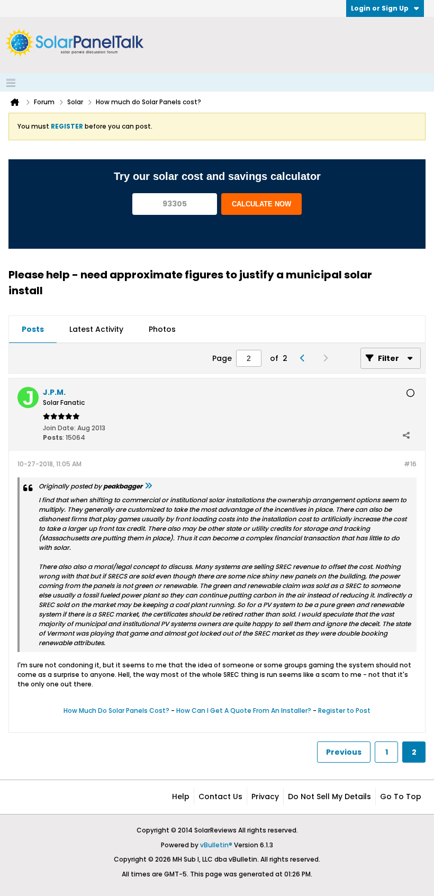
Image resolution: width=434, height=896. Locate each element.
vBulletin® (216, 844)
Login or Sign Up (380, 8)
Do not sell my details (329, 796)
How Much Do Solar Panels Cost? (116, 710)
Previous (343, 752)
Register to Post (344, 710)
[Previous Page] (305, 358)
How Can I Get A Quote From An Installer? (243, 710)
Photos (162, 329)
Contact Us (220, 796)
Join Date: (59, 427)
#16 (410, 463)
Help (180, 796)
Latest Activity (96, 329)
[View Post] (148, 486)
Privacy (265, 796)
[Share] (406, 435)
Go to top (400, 796)
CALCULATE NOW (261, 204)
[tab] (33, 329)
